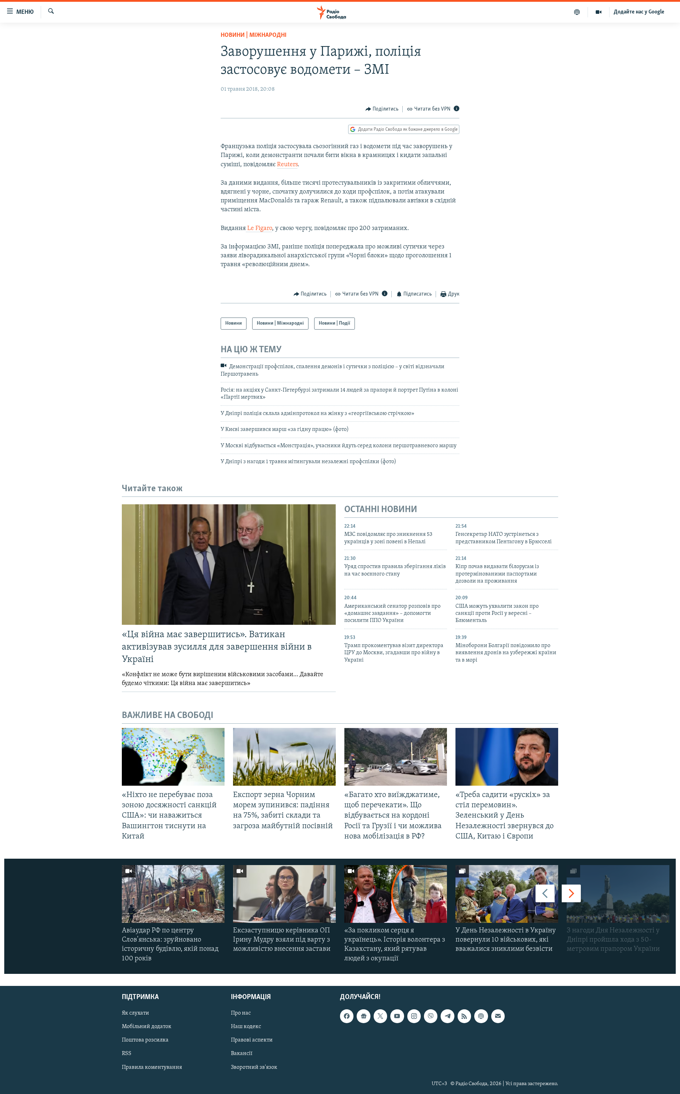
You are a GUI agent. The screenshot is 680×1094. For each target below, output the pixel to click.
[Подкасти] (577, 12)
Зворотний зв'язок (254, 1067)
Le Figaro (259, 228)
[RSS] (464, 1016)
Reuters (287, 165)
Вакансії (242, 1053)
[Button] (382, 109)
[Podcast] (481, 1016)
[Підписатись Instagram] (414, 1016)
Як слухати (135, 1013)
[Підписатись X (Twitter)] (380, 1016)
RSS (126, 1053)
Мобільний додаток (146, 1027)
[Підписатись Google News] (363, 1016)
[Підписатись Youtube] (397, 1016)
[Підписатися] (498, 1016)
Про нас (241, 1013)
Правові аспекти (252, 1040)
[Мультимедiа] (599, 12)
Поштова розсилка (145, 1040)
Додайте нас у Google (639, 12)
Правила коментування (152, 1067)
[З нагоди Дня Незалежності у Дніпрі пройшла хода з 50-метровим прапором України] (618, 894)
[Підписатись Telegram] (447, 1016)
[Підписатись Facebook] (346, 1016)
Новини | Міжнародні (254, 35)
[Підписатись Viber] (430, 1016)
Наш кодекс (246, 1027)
